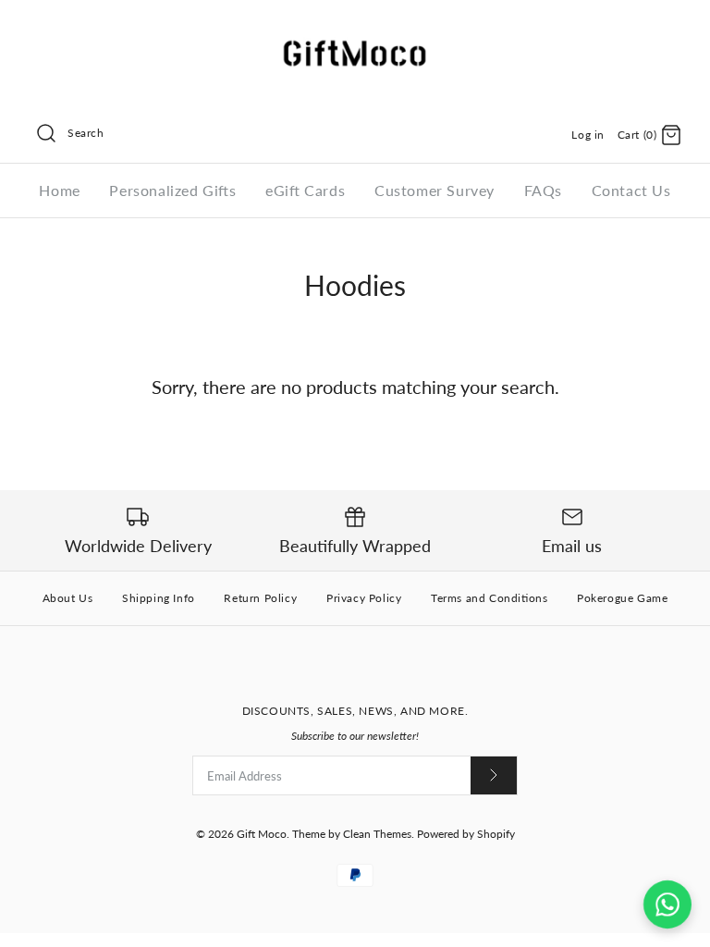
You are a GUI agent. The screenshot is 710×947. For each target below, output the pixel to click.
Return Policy (260, 598)
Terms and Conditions (489, 598)
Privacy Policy (363, 598)
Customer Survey (434, 190)
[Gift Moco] (355, 29)
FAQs (543, 190)
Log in (588, 134)
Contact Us (631, 190)
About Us (68, 598)
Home (59, 190)
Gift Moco (262, 834)
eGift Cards (305, 190)
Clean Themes (377, 834)
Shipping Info (158, 598)
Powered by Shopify (466, 834)
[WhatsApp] (667, 904)
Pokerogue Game (622, 598)
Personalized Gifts (172, 190)
